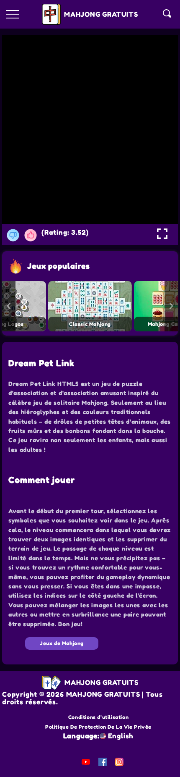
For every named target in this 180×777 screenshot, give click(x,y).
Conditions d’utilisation (98, 717)
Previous (8, 306)
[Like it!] (30, 235)
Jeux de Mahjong (62, 643)
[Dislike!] (13, 235)
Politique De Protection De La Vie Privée (98, 727)
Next (171, 306)
